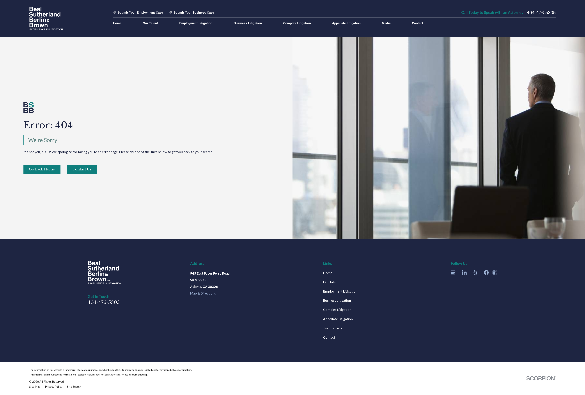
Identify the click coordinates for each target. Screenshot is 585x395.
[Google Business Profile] (453, 272)
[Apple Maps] (495, 272)
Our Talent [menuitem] (150, 23)
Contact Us (82, 169)
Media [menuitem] (386, 23)
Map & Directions (203, 293)
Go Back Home (42, 169)
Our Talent (331, 282)
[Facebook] (486, 272)
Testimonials (332, 328)
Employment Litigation (340, 291)
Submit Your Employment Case (140, 12)
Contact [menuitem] (417, 23)
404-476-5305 (541, 12)
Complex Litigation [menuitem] (297, 23)
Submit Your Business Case (194, 12)
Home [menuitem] (117, 23)
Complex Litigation (337, 309)
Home (327, 273)
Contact (329, 337)
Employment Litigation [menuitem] (195, 23)
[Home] (46, 18)
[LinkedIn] (464, 272)
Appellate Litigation (338, 319)
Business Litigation (337, 300)
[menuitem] (34, 386)
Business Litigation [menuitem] (248, 23)
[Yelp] (475, 272)
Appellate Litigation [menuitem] (346, 23)
